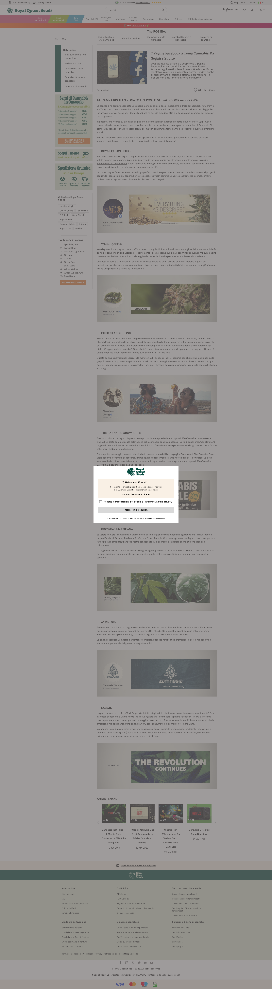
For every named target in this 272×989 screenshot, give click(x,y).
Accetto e (138, 501)
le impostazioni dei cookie (127, 501)
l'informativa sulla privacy (158, 501)
